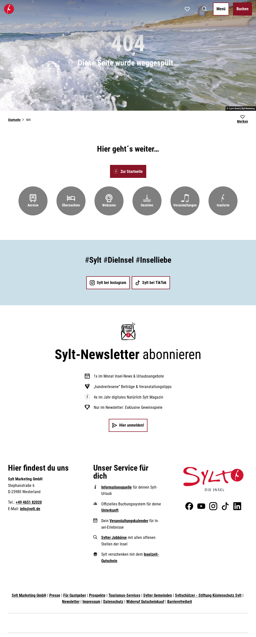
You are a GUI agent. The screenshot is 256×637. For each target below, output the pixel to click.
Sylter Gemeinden (157, 595)
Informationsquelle (116, 487)
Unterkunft (109, 510)
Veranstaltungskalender (129, 520)
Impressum (91, 601)
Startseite (14, 120)
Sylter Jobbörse (114, 537)
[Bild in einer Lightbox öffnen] (213, 479)
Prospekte (97, 595)
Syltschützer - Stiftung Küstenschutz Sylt (208, 595)
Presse (54, 595)
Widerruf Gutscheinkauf (145, 601)
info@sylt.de (30, 508)
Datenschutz (113, 601)
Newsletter (71, 601)
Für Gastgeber (74, 595)
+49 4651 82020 (29, 502)
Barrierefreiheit (179, 601)
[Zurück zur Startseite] (9, 9)
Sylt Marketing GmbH (29, 595)
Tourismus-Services (124, 595)
